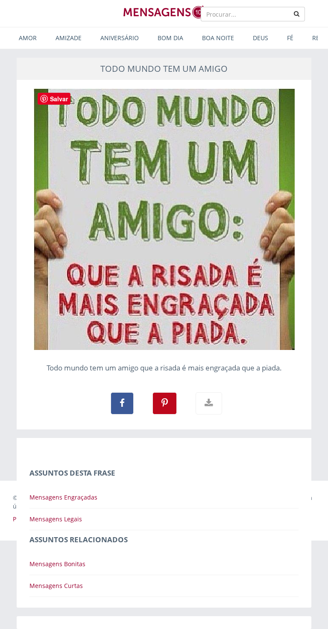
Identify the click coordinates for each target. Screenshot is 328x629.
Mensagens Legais (55, 519)
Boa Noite (218, 38)
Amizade (69, 38)
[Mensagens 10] (164, 12)
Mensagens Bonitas (57, 564)
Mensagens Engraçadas (63, 497)
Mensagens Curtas (56, 586)
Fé (290, 38)
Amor (28, 38)
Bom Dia (170, 38)
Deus (260, 38)
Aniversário (119, 38)
